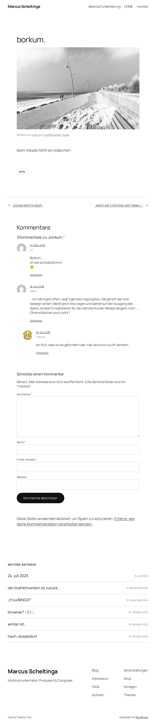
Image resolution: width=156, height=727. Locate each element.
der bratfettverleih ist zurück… (34, 588)
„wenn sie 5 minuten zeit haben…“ (119, 205)
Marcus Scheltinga (24, 6)
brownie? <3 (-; (21, 612)
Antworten (36, 275)
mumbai (142, 6)
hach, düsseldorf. (22, 636)
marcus (36, 135)
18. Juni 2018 (37, 286)
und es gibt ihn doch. (28, 205)
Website (21, 477)
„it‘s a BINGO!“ (19, 600)
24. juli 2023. (18, 576)
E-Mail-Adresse (27, 459)
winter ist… (17, 624)
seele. (22, 171)
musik (65, 135)
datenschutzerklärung (104, 6)
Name (21, 442)
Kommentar (24, 394)
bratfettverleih (52, 135)
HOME (128, 6)
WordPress (141, 717)
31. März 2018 (37, 245)
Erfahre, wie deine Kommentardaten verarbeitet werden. (76, 521)
